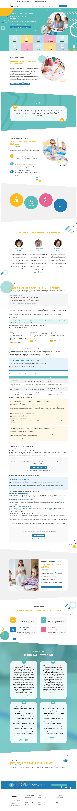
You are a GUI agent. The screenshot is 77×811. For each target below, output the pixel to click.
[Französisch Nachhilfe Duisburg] (50, 38)
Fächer (43, 6)
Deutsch (62, 49)
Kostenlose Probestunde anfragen (38, 467)
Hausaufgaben (21, 413)
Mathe (26, 49)
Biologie (14, 41)
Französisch (50, 41)
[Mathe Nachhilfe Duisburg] (26, 46)
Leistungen (51, 6)
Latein (38, 49)
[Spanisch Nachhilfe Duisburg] (14, 46)
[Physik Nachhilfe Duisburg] (50, 46)
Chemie (26, 41)
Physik (50, 49)
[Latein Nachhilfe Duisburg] (38, 46)
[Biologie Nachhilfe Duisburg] (14, 38)
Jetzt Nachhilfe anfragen (38, 535)
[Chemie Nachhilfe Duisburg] (26, 38)
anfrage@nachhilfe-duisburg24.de (20, 771)
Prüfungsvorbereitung (14, 336)
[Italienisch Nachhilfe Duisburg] (62, 38)
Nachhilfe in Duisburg (18, 765)
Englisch (38, 41)
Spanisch (15, 49)
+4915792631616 (18, 770)
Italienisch (62, 41)
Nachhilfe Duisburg (35, 6)
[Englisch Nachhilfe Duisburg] (38, 38)
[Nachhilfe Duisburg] (14, 6)
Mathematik (44, 509)
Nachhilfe (14, 291)
